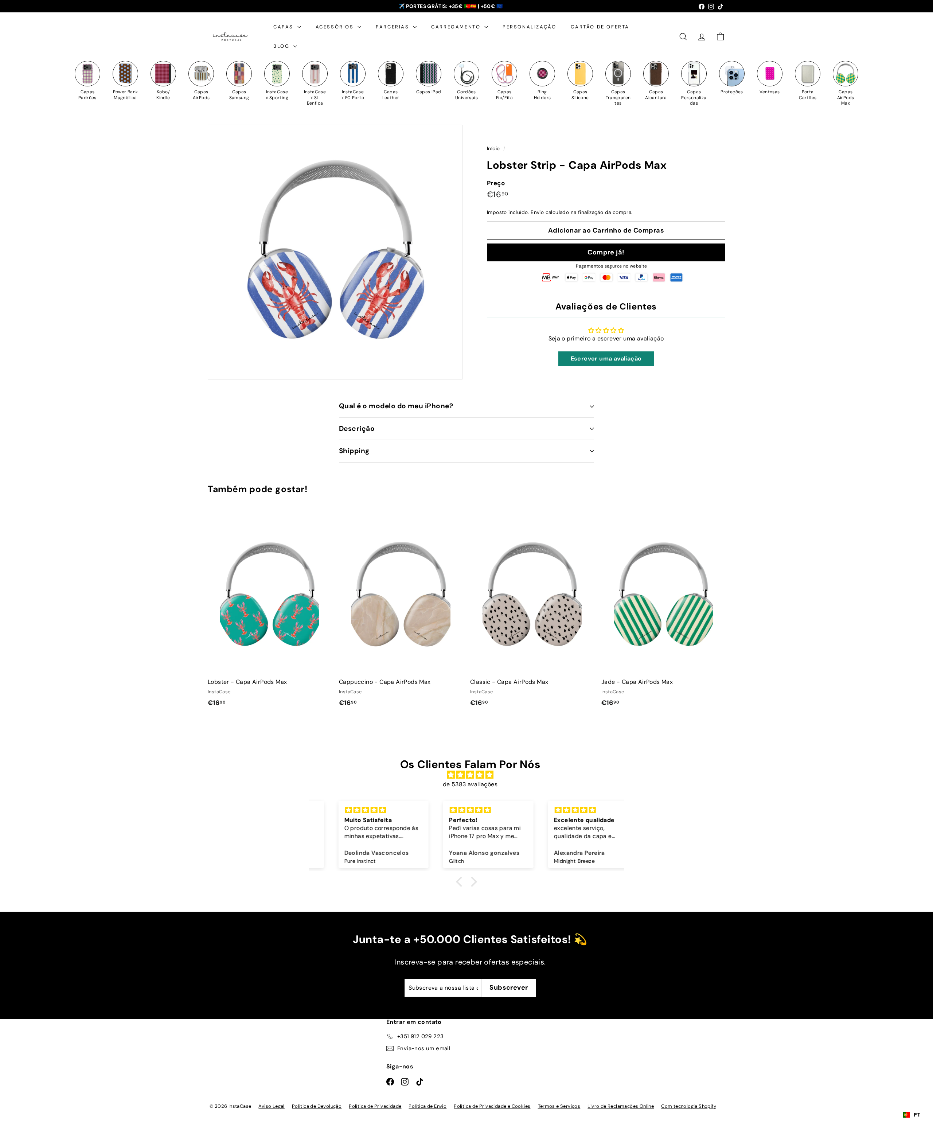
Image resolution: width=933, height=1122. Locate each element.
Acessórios (336, 27)
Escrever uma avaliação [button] (606, 358)
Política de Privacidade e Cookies (492, 1106)
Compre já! (606, 252)
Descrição (357, 428)
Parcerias (393, 27)
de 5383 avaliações (470, 784)
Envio (537, 212)
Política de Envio (427, 1106)
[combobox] (911, 1114)
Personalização (529, 27)
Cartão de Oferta (600, 27)
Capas (284, 27)
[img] (470, 775)
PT (917, 1114)
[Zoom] (335, 252)
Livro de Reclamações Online (620, 1106)
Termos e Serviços (559, 1106)
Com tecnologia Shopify (688, 1106)
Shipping (354, 450)
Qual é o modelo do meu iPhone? (396, 405)
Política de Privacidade (375, 1106)
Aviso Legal (271, 1106)
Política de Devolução (316, 1106)
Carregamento (457, 27)
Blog (282, 46)
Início (494, 148)
